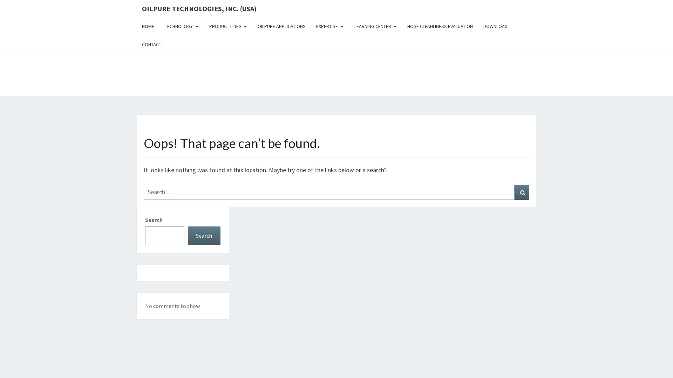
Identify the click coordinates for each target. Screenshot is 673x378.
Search (154, 219)
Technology (179, 26)
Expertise (327, 26)
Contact (151, 44)
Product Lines (225, 26)
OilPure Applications (282, 26)
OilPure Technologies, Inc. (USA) (199, 8)
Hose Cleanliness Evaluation (440, 26)
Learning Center (372, 26)
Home (148, 26)
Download (495, 26)
